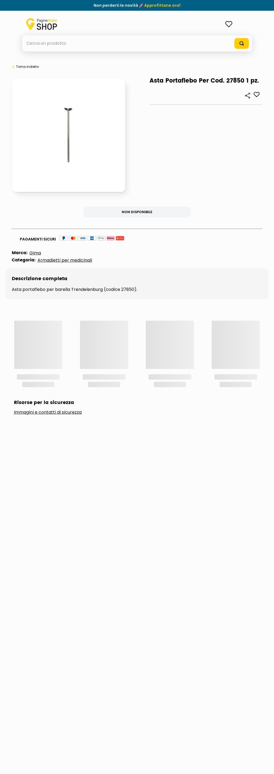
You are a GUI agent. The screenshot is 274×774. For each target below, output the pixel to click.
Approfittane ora (161, 5)
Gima (35, 253)
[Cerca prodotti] (241, 43)
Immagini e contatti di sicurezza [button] (48, 340)
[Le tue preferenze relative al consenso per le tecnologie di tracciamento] (265, 765)
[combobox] (137, 43)
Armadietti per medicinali (64, 260)
